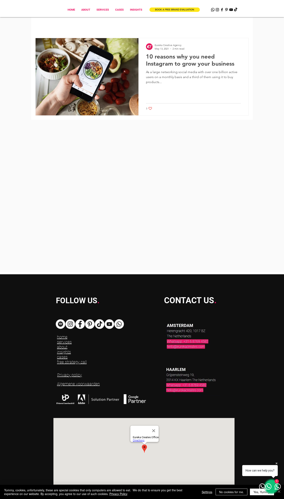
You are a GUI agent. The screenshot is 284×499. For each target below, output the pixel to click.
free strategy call (72, 361)
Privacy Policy (118, 494)
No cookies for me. (231, 492)
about (62, 346)
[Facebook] (222, 9)
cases (62, 356)
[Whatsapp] (213, 9)
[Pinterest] (226, 9)
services (64, 341)
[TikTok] (235, 9)
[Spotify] (60, 324)
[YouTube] (231, 9)
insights (64, 351)
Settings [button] (207, 492)
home (62, 336)
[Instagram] (217, 9)
